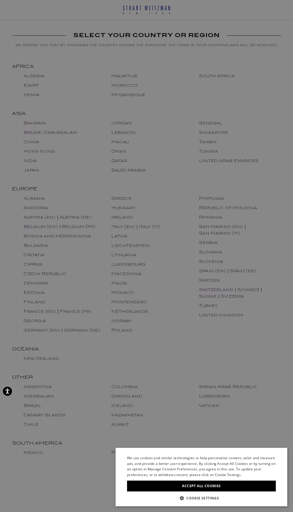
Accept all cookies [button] (201, 485)
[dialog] (146, 256)
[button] (201, 498)
